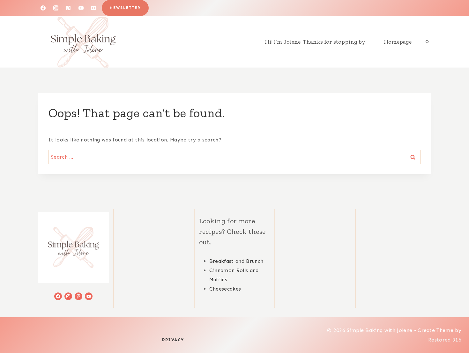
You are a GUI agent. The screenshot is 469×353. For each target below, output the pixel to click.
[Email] (93, 8)
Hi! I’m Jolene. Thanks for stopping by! (316, 41)
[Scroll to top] (454, 328)
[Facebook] (43, 8)
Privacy (173, 339)
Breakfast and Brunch (236, 261)
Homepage (398, 41)
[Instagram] (56, 8)
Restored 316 (444, 340)
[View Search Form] (427, 42)
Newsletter (125, 7)
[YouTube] (81, 8)
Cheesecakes (225, 289)
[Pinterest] (68, 8)
